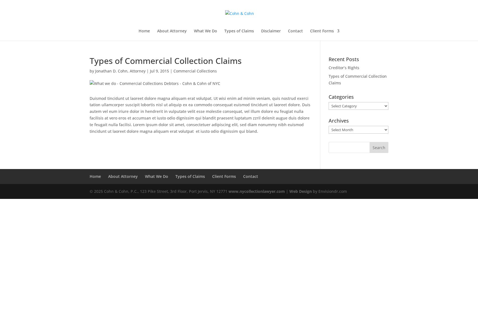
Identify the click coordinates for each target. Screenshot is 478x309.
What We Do (205, 31)
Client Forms (322, 31)
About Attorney (172, 31)
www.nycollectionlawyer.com (256, 191)
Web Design (300, 191)
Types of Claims (239, 31)
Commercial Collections (195, 71)
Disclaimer (271, 31)
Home (144, 31)
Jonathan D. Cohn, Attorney (120, 71)
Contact (295, 31)
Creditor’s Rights (344, 67)
